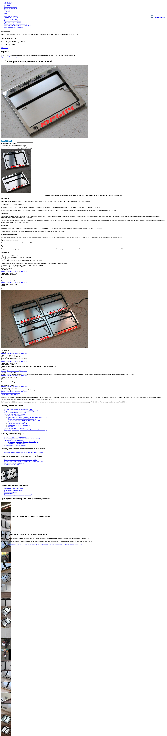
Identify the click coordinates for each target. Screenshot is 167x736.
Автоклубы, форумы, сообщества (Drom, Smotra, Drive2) (24, 420)
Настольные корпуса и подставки (14, 463)
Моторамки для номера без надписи (15, 445)
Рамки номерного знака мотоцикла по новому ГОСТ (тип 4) (22, 438)
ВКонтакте (4, 48)
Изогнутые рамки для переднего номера (16, 412)
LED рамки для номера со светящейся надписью (18, 409)
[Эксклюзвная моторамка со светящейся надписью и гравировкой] (16, 192)
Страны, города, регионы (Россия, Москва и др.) (22, 419)
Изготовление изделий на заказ (13, 488)
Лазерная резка (8, 493)
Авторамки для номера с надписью (14, 414)
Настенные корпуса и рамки (12, 464)
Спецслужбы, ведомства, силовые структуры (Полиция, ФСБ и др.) (28, 417)
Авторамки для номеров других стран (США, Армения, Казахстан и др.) (25, 430)
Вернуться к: (16, 57)
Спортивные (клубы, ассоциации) (18, 423)
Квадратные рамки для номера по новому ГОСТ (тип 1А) (21, 411)
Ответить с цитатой (13, 271)
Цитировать (23, 271)
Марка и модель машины (15, 415)
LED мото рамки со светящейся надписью (16, 437)
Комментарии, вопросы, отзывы (10, 394)
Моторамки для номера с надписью (14, 440)
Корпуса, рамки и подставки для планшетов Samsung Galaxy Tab (23, 461)
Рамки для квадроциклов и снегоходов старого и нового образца (23, 452)
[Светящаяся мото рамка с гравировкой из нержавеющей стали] (16, 169)
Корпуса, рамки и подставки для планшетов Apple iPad (20, 460)
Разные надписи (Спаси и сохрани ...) (19, 425)
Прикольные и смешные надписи (17, 422)
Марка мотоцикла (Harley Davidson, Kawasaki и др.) (23, 442)
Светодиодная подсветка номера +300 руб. (15, 147)
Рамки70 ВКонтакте (159, 17)
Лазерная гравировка (10, 492)
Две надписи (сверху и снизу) (16, 443)
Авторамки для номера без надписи (14, 428)
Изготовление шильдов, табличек (14, 490)
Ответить (3, 271)
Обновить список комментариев (10, 393)
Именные (10, 426)
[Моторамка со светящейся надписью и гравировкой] (44, 137)
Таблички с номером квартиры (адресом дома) (18, 495)
